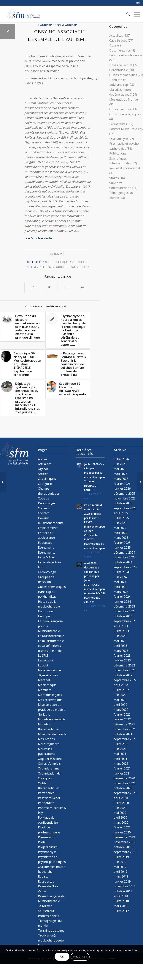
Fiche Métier (46, 557)
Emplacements (48, 528)
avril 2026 (120, 474)
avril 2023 (120, 646)
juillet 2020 (121, 803)
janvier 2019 (122, 881)
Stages (114, 178)
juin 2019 (120, 862)
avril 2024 (120, 587)
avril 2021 (120, 759)
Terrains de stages (51, 930)
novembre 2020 (125, 783)
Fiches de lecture (120, 65)
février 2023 (122, 655)
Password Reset (49, 798)
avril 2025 (120, 533)
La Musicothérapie (51, 636)
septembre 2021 (125, 739)
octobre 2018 (123, 891)
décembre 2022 (124, 665)
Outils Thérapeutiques (125, 114)
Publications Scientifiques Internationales (120, 158)
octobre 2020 (123, 788)
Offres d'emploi (120, 109)
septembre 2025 (125, 508)
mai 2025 (120, 528)
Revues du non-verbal (124, 168)
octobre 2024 (123, 562)
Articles (43, 474)
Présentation (47, 837)
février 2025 (122, 543)
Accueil (42, 459)
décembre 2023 (124, 606)
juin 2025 (120, 523)
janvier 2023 (122, 660)
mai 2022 (120, 700)
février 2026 (122, 484)
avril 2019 (120, 872)
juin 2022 (120, 695)
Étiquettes (45, 543)
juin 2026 (120, 464)
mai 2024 (120, 582)
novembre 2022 (125, 670)
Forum (42, 567)
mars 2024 (121, 592)
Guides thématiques (123, 75)
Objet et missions (50, 759)
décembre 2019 (124, 837)
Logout (43, 665)
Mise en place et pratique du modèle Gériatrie (51, 709)
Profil (137, 2)
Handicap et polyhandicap (57, 25)
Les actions (46, 660)
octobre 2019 (123, 847)
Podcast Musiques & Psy (126, 129)
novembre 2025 (125, 498)
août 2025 (121, 513)
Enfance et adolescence (125, 55)
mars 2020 (121, 822)
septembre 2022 (125, 680)
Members (44, 690)
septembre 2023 (125, 621)
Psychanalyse (118, 139)
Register (44, 876)
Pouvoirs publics (77, 267)
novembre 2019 (125, 842)
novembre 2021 (125, 729)
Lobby (59, 267)
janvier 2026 (122, 488)
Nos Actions (46, 739)
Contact (43, 513)
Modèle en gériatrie (52, 719)
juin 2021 (120, 749)
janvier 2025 (122, 547)
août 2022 (121, 685)
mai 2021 (120, 754)
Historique (45, 611)
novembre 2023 (125, 611)
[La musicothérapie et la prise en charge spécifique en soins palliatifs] (140, 482)
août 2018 (121, 896)
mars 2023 (121, 651)
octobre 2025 (123, 503)
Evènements (46, 552)
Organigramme (48, 768)
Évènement (46, 547)
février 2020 (122, 827)
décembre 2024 (124, 552)
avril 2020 (120, 817)
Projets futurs (48, 847)
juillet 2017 (121, 911)
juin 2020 (120, 808)
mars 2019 (121, 876)
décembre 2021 (124, 724)
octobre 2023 (123, 616)
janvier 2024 (122, 602)
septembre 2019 (125, 852)
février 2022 (122, 714)
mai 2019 (120, 867)
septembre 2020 (125, 793)
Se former (45, 906)
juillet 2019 (121, 857)
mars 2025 (121, 538)
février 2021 (122, 768)
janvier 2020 (122, 832)
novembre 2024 (125, 557)
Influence (46, 267)
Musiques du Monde (123, 99)
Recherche (45, 872)
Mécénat (44, 680)
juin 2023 (120, 636)
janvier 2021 (122, 773)
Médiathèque (47, 685)
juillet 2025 (121, 518)
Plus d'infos (80, 956)
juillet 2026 (121, 459)
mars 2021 (121, 763)
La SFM (43, 655)
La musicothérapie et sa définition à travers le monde (51, 646)
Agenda (43, 469)
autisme (31, 267)
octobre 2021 (123, 734)
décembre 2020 (124, 778)
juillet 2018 (121, 901)
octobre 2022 (123, 675)
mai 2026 (120, 469)
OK (62, 956)
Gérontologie (118, 70)
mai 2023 (120, 641)
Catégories (45, 484)
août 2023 (121, 626)
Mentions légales (50, 695)
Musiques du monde (52, 734)
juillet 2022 (121, 690)
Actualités (116, 35)
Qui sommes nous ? (51, 867)
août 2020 (121, 798)
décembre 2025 (124, 493)
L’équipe (44, 616)
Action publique (56, 262)
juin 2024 (120, 577)
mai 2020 (120, 813)
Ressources (46, 881)
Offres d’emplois (49, 763)
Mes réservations (50, 700)
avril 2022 (120, 705)
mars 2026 (121, 479)
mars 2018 (121, 906)
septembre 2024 (125, 567)
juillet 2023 (121, 631)
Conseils (44, 508)
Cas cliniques (118, 40)
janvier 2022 (122, 719)
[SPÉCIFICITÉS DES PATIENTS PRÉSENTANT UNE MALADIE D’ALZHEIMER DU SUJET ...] (3, 482)
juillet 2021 (121, 744)
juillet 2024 (121, 572)
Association (78, 262)
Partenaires (46, 793)
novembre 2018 (125, 886)
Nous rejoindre (48, 744)
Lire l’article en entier (39, 238)
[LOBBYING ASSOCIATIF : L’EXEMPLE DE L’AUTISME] (7, 31)
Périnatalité (117, 124)
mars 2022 (121, 710)
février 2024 (122, 597)
